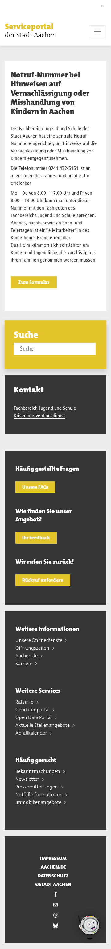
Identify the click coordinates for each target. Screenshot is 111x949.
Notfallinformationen (39, 794)
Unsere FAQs (35, 487)
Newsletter (27, 779)
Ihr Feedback (36, 537)
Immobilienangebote (38, 802)
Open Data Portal (34, 717)
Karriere (24, 663)
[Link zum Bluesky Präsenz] (55, 925)
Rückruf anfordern (43, 580)
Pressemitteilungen (37, 786)
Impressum (53, 858)
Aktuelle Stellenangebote (43, 725)
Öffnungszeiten (32, 648)
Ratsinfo (25, 702)
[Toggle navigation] (97, 31)
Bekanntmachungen (38, 771)
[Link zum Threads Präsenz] (55, 915)
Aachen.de (27, 655)
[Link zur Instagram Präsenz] (55, 904)
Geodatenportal (33, 709)
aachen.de (53, 867)
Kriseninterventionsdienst (39, 415)
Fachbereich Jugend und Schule (45, 408)
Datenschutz (53, 875)
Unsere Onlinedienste (39, 640)
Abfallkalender (31, 733)
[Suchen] (96, 349)
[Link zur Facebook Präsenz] (55, 894)
